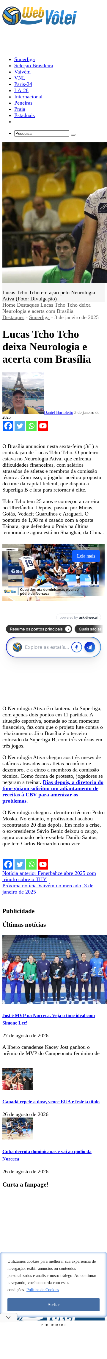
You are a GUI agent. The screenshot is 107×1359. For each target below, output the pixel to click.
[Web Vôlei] (39, 22)
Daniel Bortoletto (58, 412)
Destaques (28, 305)
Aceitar (54, 1304)
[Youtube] (43, 426)
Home (8, 305)
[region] (53, 1285)
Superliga (39, 317)
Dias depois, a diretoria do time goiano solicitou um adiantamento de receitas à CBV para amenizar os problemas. (52, 791)
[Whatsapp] (31, 426)
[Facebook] (8, 426)
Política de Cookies (42, 1290)
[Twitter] (20, 426)
